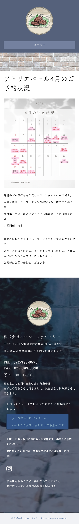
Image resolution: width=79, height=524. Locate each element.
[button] (37, 422)
